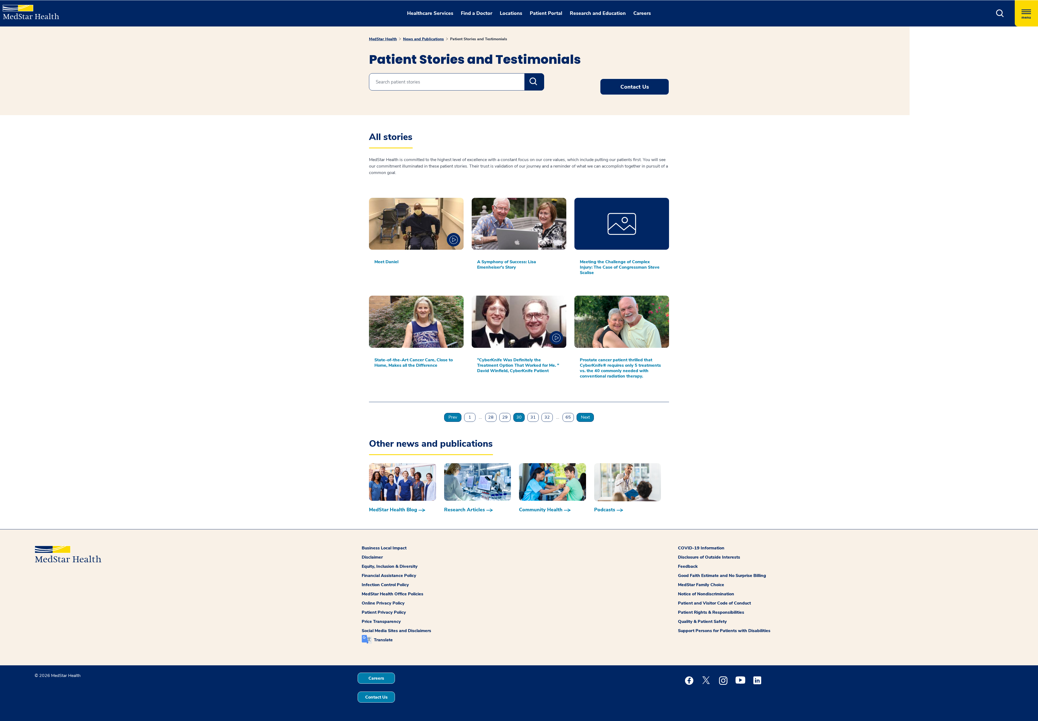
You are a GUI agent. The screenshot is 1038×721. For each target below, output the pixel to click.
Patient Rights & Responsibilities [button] (711, 612)
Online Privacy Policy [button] (383, 603)
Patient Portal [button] (546, 13)
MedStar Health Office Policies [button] (392, 594)
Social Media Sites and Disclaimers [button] (396, 631)
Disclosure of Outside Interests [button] (709, 557)
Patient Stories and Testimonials (478, 39)
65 (568, 417)
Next (585, 417)
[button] (1000, 13)
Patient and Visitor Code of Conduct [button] (714, 603)
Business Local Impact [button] (384, 548)
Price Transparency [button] (381, 622)
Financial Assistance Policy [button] (389, 576)
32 (547, 417)
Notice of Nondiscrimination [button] (706, 594)
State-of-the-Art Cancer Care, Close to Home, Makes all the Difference (413, 362)
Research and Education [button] (598, 13)
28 (491, 417)
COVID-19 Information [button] (701, 548)
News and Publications (423, 39)
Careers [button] (642, 13)
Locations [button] (511, 13)
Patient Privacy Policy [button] (384, 612)
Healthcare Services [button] (430, 13)
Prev (452, 417)
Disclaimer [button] (372, 557)
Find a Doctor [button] (476, 13)
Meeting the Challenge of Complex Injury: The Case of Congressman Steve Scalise (620, 267)
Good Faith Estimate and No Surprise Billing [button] (722, 576)
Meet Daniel (386, 262)
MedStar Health (383, 39)
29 (505, 417)
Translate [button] (383, 640)
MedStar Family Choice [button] (701, 585)
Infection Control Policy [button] (385, 585)
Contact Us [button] (634, 87)
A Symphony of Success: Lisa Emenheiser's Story (506, 264)
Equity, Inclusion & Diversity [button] (390, 566)
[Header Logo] (28, 9)
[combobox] (456, 82)
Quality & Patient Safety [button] (702, 622)
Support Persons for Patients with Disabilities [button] (724, 631)
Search (534, 82)
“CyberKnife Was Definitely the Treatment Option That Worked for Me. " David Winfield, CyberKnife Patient (518, 365)
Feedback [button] (688, 566)
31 (533, 417)
